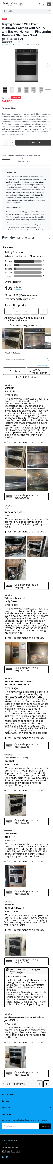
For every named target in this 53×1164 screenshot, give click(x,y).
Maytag (7, 44)
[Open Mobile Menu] (49, 4)
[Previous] (5, 65)
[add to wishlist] (11, 143)
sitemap (4, 1143)
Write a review (26, 42)
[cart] (44, 4)
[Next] (48, 65)
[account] (39, 4)
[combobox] (26, 11)
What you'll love (9, 108)
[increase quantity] (6, 141)
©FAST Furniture (7, 1141)
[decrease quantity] (6, 144)
